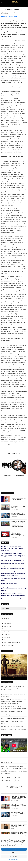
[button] (26, 835)
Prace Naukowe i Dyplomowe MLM (12, 642)
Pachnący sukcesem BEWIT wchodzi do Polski (12, 563)
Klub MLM (6, 639)
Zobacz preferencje (14, 856)
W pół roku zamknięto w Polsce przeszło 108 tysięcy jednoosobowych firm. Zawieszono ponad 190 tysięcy (18, 533)
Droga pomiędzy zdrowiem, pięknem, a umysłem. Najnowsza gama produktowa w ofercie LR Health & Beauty (13, 588)
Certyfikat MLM (7, 637)
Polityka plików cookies (13, 859)
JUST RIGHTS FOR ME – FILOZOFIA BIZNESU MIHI (12, 560)
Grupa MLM (6, 618)
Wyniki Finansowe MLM (9, 645)
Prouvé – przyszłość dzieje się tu (9, 583)
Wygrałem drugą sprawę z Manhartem (9, 714)
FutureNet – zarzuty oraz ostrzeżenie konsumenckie (12, 718)
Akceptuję (14, 849)
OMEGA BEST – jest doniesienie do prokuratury (11, 711)
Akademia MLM (7, 626)
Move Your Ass (7, 623)
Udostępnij (5, 16)
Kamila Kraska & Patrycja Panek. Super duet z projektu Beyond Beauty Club (19, 825)
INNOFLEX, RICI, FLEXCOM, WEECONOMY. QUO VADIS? (13, 729)
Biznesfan (6, 621)
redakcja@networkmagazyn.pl (15, 788)
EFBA (5, 629)
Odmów (14, 852)
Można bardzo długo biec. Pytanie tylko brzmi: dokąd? (18, 514)
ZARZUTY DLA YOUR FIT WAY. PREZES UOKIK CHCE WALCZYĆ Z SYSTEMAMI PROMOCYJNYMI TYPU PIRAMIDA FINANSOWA (13, 688)
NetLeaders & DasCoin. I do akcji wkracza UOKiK (12, 726)
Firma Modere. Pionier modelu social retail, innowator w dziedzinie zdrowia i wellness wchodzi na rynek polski (13, 548)
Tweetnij (11, 16)
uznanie (12, 76)
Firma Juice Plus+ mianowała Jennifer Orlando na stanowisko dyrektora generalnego (18, 498)
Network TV (6, 631)
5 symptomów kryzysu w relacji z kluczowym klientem (14, 476)
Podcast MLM (7, 634)
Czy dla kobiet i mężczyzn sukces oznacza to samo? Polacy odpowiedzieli (18, 506)
